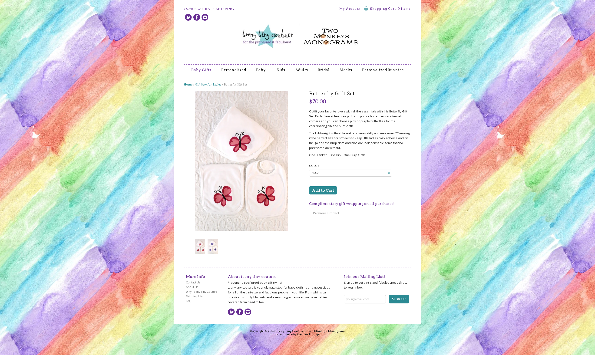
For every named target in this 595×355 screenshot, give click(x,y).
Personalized (233, 70)
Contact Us (193, 282)
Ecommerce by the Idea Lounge (298, 334)
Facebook (196, 17)
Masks (346, 70)
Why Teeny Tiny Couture (202, 292)
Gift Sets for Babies (208, 84)
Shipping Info (194, 296)
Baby (261, 70)
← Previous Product (324, 213)
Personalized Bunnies (383, 70)
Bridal (324, 70)
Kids (281, 70)
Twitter (188, 17)
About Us (192, 287)
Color (314, 165)
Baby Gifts (201, 70)
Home (188, 84)
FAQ (189, 301)
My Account (349, 8)
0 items (404, 8)
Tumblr (205, 17)
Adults (301, 70)
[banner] (297, 33)
